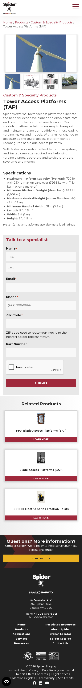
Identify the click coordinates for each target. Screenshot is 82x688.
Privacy (33, 670)
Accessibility (47, 678)
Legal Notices (60, 674)
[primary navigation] (75, 6)
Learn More (41, 439)
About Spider (60, 629)
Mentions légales (23, 678)
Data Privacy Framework (58, 670)
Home (8, 22)
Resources (21, 643)
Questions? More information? (41, 541)
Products (21, 22)
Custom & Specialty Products (51, 22)
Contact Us (41, 558)
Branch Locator (60, 633)
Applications (21, 633)
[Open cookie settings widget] (6, 681)
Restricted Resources (60, 624)
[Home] (10, 8)
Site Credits (65, 678)
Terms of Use (16, 670)
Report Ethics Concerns (32, 674)
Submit (41, 383)
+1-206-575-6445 (46, 613)
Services (21, 638)
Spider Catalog (60, 638)
